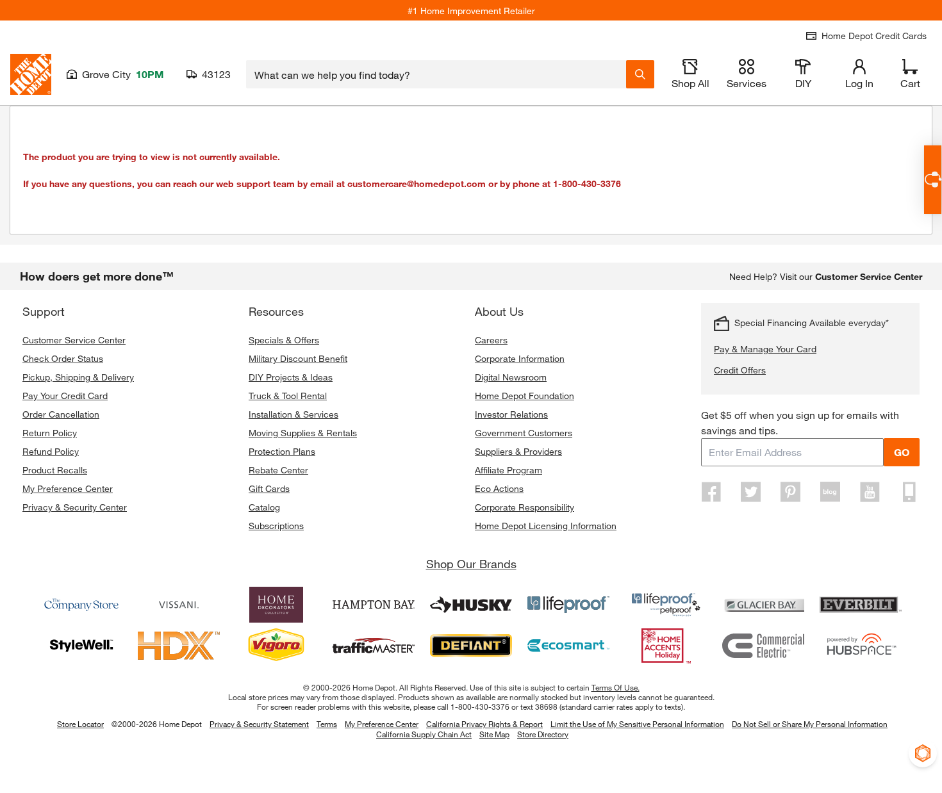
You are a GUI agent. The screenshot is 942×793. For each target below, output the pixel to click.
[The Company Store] (81, 605)
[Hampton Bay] (374, 605)
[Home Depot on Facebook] (711, 492)
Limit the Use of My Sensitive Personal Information (637, 724)
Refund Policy (50, 451)
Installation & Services (293, 414)
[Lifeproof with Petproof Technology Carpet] (666, 605)
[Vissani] (179, 605)
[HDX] (179, 646)
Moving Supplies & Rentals (303, 432)
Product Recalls (54, 469)
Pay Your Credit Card (65, 395)
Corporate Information (520, 358)
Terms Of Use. (615, 687)
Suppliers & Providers (518, 451)
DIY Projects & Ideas (291, 377)
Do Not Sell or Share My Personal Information (810, 724)
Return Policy (49, 432)
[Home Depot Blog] (830, 492)
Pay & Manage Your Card (765, 348)
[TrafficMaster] (374, 646)
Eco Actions (499, 488)
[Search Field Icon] (640, 74)
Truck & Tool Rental (288, 395)
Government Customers (523, 432)
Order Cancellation (60, 414)
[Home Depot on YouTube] (869, 492)
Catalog (264, 507)
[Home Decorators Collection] (276, 605)
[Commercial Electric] (763, 646)
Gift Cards (269, 488)
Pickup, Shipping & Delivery (78, 377)
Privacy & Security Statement (259, 724)
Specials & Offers (284, 339)
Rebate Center (278, 469)
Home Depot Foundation (524, 395)
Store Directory (542, 734)
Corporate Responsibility (524, 507)
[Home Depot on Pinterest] (791, 492)
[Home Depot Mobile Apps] (909, 492)
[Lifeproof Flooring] (568, 605)
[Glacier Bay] (763, 605)
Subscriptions (276, 525)
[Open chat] (932, 179)
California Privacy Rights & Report (484, 724)
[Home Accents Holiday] (666, 646)
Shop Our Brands (471, 564)
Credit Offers (740, 369)
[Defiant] (471, 646)
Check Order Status (62, 358)
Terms (327, 724)
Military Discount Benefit (298, 358)
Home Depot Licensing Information (545, 525)
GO (901, 452)
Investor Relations (511, 414)
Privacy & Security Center (74, 507)
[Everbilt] (861, 605)
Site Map (494, 734)
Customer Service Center (74, 339)
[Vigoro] (276, 646)
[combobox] (436, 74)
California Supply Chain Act (424, 734)
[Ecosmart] (568, 646)
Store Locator (80, 724)
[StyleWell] (81, 646)
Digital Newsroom (511, 377)
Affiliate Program (508, 469)
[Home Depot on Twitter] (751, 492)
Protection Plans (282, 451)
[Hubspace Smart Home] (861, 646)
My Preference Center (67, 488)
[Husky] (471, 605)
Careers (491, 339)
